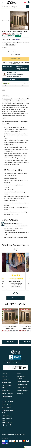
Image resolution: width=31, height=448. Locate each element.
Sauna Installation (22, 385)
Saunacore (7, 99)
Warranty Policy (6, 382)
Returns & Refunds (7, 394)
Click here (26, 43)
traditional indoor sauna (11, 129)
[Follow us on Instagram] (10, 425)
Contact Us (5, 379)
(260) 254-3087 (10, 45)
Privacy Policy (6, 391)
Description (6, 96)
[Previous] (2, 20)
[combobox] (14, 6)
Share (3, 90)
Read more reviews (15, 298)
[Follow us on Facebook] (3, 425)
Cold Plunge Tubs (22, 388)
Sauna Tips (20, 394)
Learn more (15, 63)
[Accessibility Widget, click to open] (3, 224)
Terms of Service (7, 397)
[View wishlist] (25, 3)
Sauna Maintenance (23, 382)
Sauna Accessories (22, 391)
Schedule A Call (15, 79)
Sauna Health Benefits (21, 377)
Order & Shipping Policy (7, 387)
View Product (10, 341)
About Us (4, 376)
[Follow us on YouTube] (3, 428)
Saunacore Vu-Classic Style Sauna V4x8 (9, 327)
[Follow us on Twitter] (7, 425)
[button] (14, 293)
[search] (27, 6)
